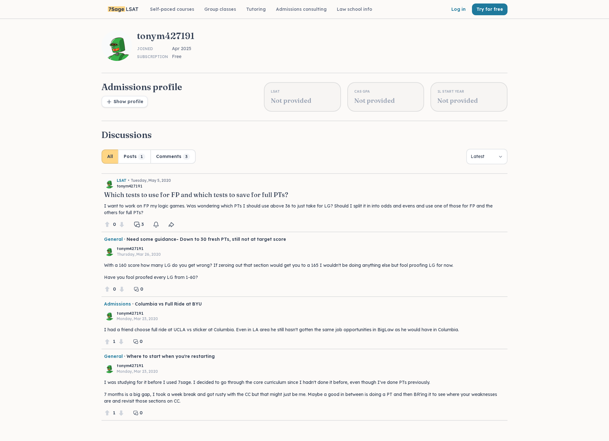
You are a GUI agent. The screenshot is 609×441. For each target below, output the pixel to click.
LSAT (122, 180)
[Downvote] (122, 224)
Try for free (489, 9)
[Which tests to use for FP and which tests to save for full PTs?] (305, 201)
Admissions (117, 304)
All (110, 156)
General (113, 239)
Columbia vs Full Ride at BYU (168, 304)
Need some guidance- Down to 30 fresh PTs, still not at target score (206, 239)
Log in (458, 9)
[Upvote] (107, 224)
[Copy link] (171, 224)
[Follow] (156, 224)
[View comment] (305, 264)
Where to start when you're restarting (171, 356)
